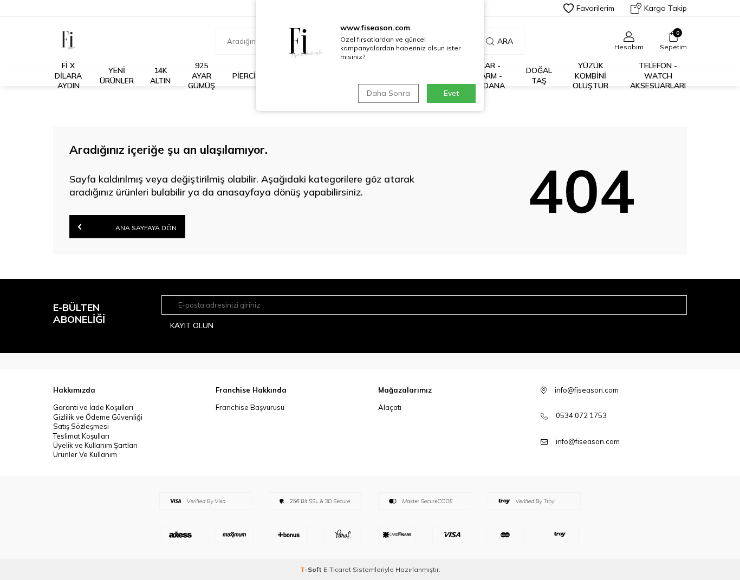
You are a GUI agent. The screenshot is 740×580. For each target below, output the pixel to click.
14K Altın (160, 76)
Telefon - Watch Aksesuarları (658, 76)
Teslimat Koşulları (81, 436)
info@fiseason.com (588, 441)
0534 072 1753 (581, 415)
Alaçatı (389, 407)
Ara (505, 41)
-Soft (311, 569)
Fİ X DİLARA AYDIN (68, 76)
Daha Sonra (388, 93)
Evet (451, 93)
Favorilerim (595, 8)
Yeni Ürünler (117, 76)
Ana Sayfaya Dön (145, 228)
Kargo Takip (665, 8)
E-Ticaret (337, 569)
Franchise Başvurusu (250, 407)
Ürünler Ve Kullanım (85, 454)
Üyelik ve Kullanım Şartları (95, 445)
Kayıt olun (191, 325)
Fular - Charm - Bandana (486, 76)
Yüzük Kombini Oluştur (590, 76)
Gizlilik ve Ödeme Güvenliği (97, 417)
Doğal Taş (539, 76)
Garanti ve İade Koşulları (93, 407)
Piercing (249, 76)
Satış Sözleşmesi (81, 426)
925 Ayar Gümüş (201, 76)
